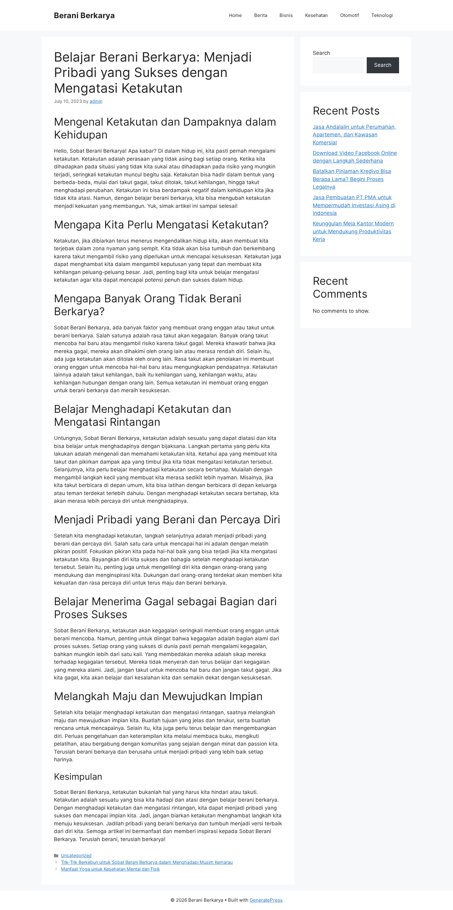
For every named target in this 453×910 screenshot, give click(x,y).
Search (321, 53)
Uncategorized (76, 855)
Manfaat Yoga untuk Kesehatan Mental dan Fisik (110, 869)
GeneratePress (266, 900)
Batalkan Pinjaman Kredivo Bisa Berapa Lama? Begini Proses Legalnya (352, 179)
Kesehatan (316, 15)
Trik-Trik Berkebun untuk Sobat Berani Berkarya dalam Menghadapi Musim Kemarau (147, 862)
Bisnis (286, 15)
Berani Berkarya (84, 15)
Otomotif (349, 15)
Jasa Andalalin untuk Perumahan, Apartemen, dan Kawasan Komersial (354, 135)
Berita (260, 15)
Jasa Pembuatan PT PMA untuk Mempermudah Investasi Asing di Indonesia (354, 205)
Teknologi (382, 15)
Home (235, 15)
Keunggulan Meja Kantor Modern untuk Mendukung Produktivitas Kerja (353, 231)
